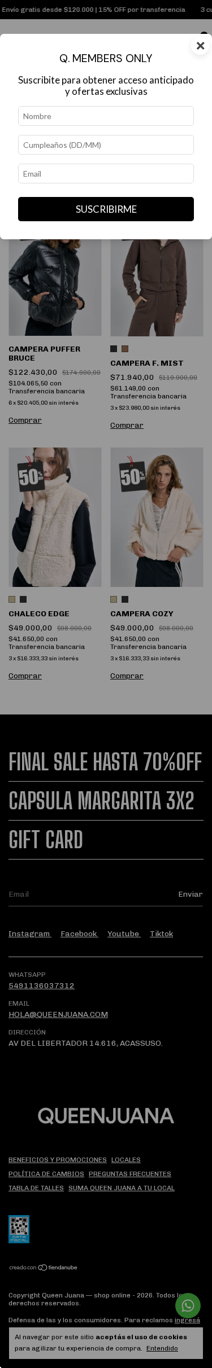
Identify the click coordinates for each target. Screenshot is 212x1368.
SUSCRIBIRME (106, 209)
